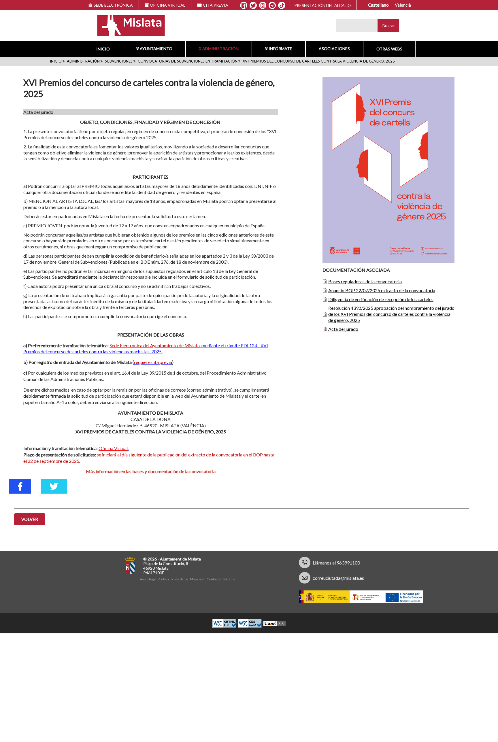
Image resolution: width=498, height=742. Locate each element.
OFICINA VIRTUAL (167, 5)
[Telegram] (272, 5)
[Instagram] (262, 5)
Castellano (378, 4)
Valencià (403, 4)
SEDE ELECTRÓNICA (113, 5)
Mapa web (197, 579)
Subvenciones (119, 61)
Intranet (229, 579)
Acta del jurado (343, 329)
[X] (253, 5)
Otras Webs (389, 48)
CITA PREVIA (215, 5)
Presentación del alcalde (323, 5)
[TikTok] (282, 5)
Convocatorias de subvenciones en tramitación (187, 61)
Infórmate (280, 48)
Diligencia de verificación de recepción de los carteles (380, 299)
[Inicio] (127, 24)
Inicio (103, 48)
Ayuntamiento (156, 48)
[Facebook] (243, 5)
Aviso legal (148, 579)
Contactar (214, 579)
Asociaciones (334, 48)
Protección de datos (173, 579)
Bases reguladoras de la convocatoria (365, 281)
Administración (220, 48)
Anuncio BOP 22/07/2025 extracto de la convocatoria (381, 290)
